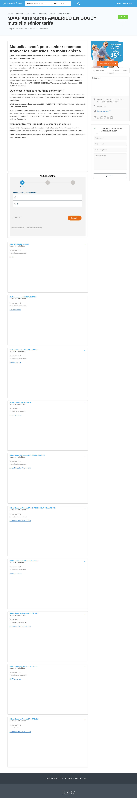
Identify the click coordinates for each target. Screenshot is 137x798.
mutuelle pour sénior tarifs (26, 13)
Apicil (11, 257)
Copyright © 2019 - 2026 (55, 778)
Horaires (111, 73)
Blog (76, 778)
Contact (84, 778)
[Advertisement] (48, 155)
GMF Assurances (15, 310)
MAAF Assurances (16, 415)
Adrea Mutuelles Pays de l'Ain (20, 468)
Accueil (10, 13)
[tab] (47, 245)
